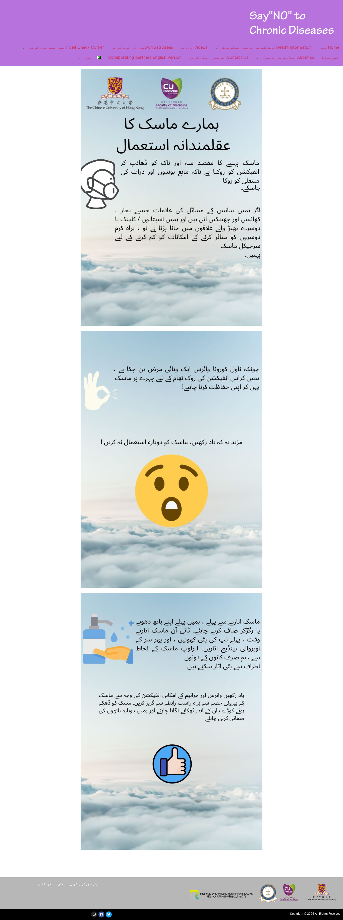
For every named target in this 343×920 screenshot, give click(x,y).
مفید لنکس (45, 884)
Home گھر (329, 47)
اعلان (61, 884)
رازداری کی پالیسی (84, 884)
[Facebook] (101, 914)
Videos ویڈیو (194, 47)
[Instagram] (94, 914)
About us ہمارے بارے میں (288, 57)
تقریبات (330, 57)
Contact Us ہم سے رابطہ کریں (218, 57)
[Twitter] (109, 914)
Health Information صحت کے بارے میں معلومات (267, 47)
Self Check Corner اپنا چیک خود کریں (66, 47)
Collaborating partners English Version (145, 57)
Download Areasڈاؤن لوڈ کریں (142, 47)
